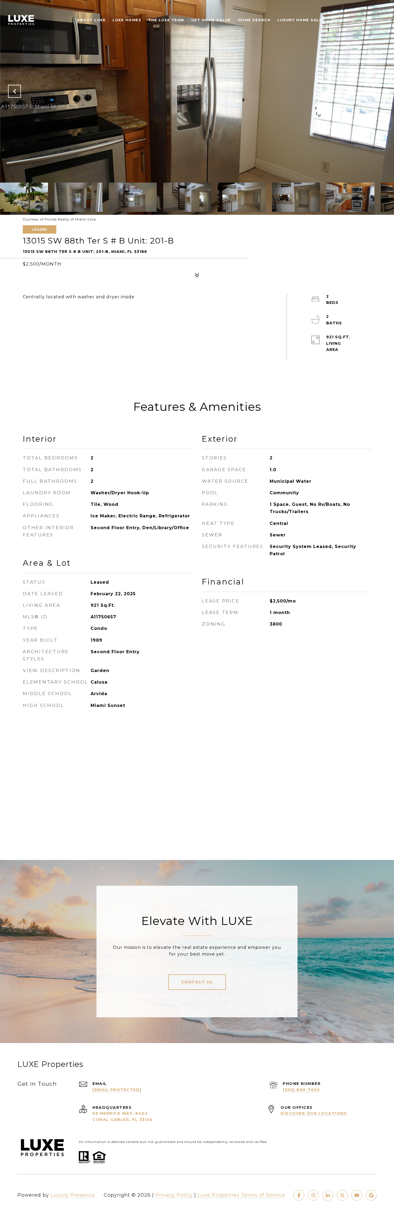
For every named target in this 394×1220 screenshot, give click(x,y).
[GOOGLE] (371, 1195)
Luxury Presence (73, 1195)
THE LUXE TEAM (166, 20)
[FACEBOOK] (298, 1195)
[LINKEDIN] (327, 1195)
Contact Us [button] (197, 982)
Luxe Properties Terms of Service (241, 1195)
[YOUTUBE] (356, 1195)
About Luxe (91, 20)
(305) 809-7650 (301, 1089)
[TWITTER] (342, 1195)
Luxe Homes (127, 20)
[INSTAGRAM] (313, 1195)
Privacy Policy (174, 1195)
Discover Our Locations (314, 1113)
